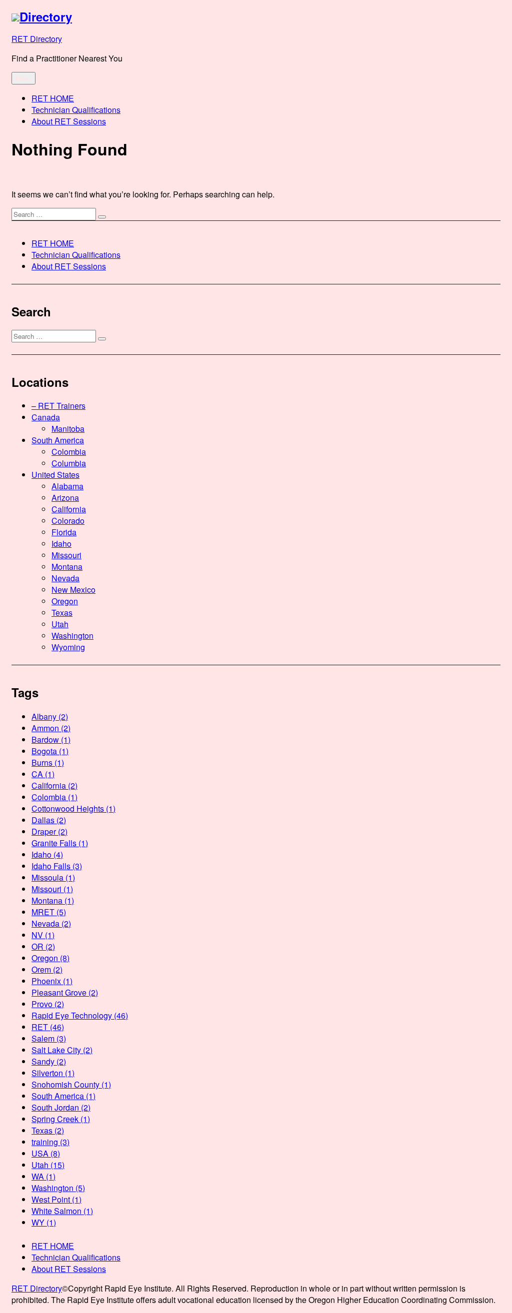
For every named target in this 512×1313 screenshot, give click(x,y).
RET (48, 1027)
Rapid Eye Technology (80, 1015)
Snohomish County (71, 1084)
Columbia (69, 463)
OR (43, 946)
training (51, 1142)
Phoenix (52, 981)
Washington (73, 635)
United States (56, 474)
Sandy (49, 1061)
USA (46, 1153)
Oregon (65, 601)
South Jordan (61, 1107)
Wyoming (68, 647)
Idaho (62, 543)
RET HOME (53, 98)
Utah (60, 624)
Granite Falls (60, 843)
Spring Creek (61, 1119)
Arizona (65, 497)
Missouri (67, 555)
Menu (24, 78)
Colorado (68, 520)
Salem (49, 1038)
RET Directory (37, 38)
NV (43, 935)
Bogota (50, 751)
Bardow (51, 739)
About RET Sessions (69, 121)
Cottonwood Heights (74, 808)
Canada (46, 417)
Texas (62, 612)
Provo (48, 1004)
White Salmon (62, 1211)
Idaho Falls (57, 866)
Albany (50, 716)
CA (43, 774)
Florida (64, 532)
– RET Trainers (59, 405)
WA (44, 1176)
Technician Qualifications (76, 109)
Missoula (53, 877)
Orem (47, 969)
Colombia (69, 451)
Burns (48, 762)
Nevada (66, 578)
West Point (57, 1199)
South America (58, 440)
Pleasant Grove (65, 992)
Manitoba (68, 428)
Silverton (53, 1073)
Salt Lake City (62, 1050)
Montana (67, 566)
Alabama (68, 486)
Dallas (49, 820)
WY (44, 1222)
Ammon (51, 728)
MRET (49, 912)
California (69, 509)
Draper (50, 831)
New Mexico (74, 589)
